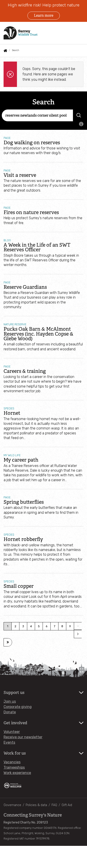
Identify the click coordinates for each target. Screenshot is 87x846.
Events (9, 742)
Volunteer (12, 732)
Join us (10, 701)
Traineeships (14, 767)
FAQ (54, 805)
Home (5, 50)
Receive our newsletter (23, 737)
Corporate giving (18, 707)
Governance (12, 805)
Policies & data (36, 805)
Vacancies (12, 762)
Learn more (43, 15)
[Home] (20, 33)
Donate (10, 712)
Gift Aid (67, 805)
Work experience (17, 773)
